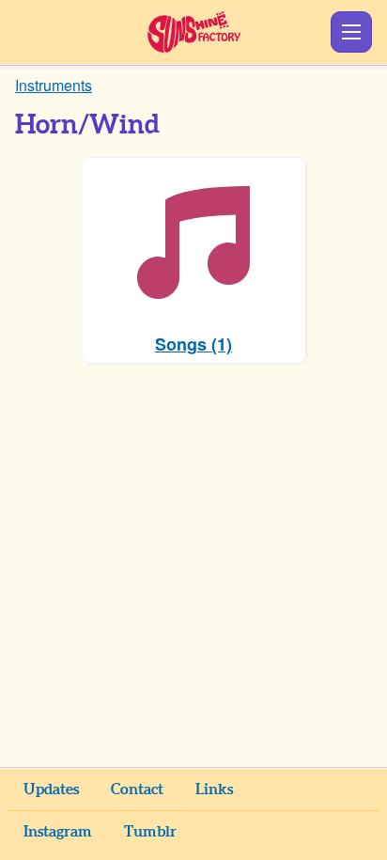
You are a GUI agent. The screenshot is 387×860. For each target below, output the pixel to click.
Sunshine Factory (193, 32)
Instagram (57, 831)
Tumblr (150, 831)
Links (214, 789)
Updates (51, 789)
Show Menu (351, 32)
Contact (137, 789)
